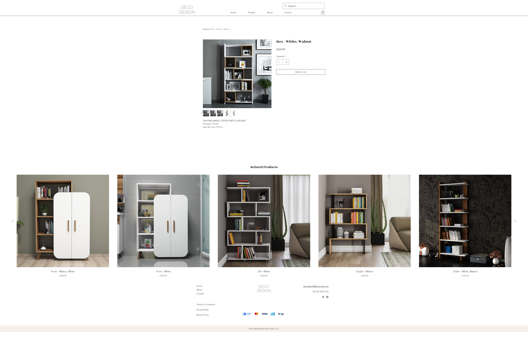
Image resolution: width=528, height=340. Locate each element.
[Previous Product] (12, 220)
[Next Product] (515, 220)
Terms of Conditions (206, 304)
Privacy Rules (202, 309)
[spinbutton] (282, 62)
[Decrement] (278, 62)
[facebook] (323, 297)
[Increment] (287, 62)
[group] (264, 226)
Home (206, 29)
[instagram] (327, 297)
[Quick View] (63, 221)
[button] (322, 13)
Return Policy (203, 315)
